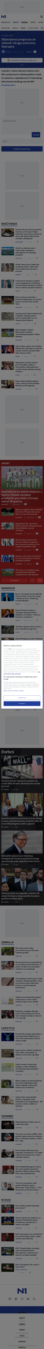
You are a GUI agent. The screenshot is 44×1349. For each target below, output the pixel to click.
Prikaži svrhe (22, 697)
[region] (22, 674)
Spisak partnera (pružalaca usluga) (14, 690)
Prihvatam (22, 703)
